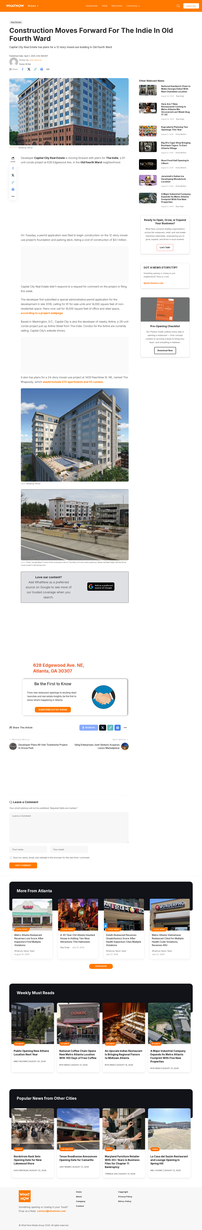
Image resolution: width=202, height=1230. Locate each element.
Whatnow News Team (24, 951)
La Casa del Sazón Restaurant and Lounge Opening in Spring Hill (169, 1160)
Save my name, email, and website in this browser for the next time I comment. (51, 857)
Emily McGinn (181, 134)
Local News (22, 929)
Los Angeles (67, 1149)
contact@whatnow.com (51, 1211)
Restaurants (92, 6)
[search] (178, 5)
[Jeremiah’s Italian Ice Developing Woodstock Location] (148, 180)
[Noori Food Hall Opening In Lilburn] (148, 164)
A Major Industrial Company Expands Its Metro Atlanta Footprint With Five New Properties (176, 198)
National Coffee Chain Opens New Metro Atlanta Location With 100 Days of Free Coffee (77, 1054)
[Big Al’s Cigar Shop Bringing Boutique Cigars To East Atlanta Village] (148, 146)
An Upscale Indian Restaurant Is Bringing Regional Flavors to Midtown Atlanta (123, 1054)
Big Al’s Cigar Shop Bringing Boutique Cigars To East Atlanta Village (175, 145)
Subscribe (191, 6)
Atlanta (19, 1044)
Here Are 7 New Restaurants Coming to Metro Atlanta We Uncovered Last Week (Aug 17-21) (175, 109)
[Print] (42, 69)
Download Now (165, 350)
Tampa (155, 1149)
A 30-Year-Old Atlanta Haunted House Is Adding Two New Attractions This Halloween (77, 938)
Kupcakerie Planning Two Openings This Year (174, 128)
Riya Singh (180, 96)
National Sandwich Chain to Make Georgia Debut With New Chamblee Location (175, 89)
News (108, 1149)
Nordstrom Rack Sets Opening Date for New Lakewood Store (28, 1160)
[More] (48, 69)
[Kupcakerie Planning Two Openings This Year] (148, 131)
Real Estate (117, 6)
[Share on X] (29, 69)
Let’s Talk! (165, 247)
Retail (104, 6)
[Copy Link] (35, 69)
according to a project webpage (42, 313)
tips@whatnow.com (153, 283)
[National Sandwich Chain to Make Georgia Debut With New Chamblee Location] (148, 90)
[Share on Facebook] (22, 69)
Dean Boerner (35, 60)
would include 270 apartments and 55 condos (72, 381)
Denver (18, 1149)
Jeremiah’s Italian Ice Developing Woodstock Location (173, 179)
